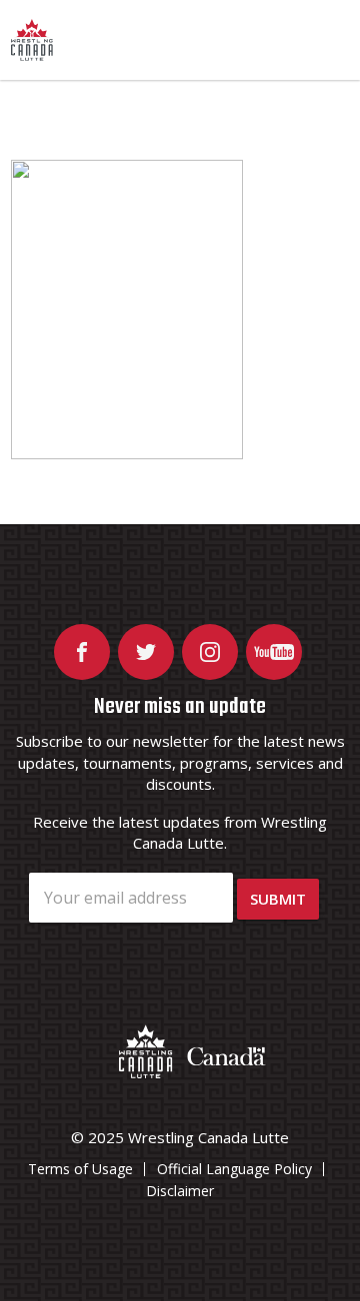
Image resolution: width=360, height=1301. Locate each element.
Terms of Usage (80, 1168)
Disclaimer (180, 1190)
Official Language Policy (234, 1168)
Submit (278, 899)
